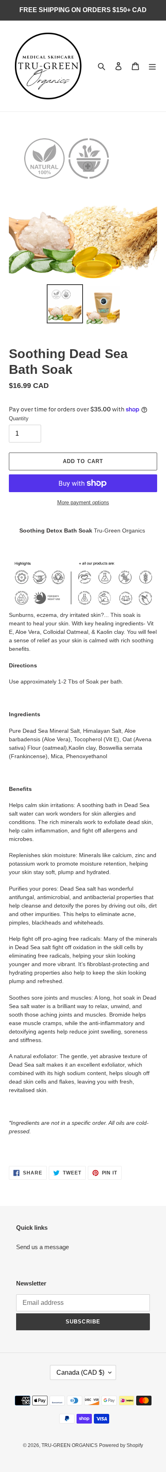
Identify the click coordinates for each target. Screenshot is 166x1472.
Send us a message (42, 1246)
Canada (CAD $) (80, 1372)
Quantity (19, 418)
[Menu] (152, 66)
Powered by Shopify (121, 1445)
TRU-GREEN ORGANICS (70, 1445)
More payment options (83, 502)
